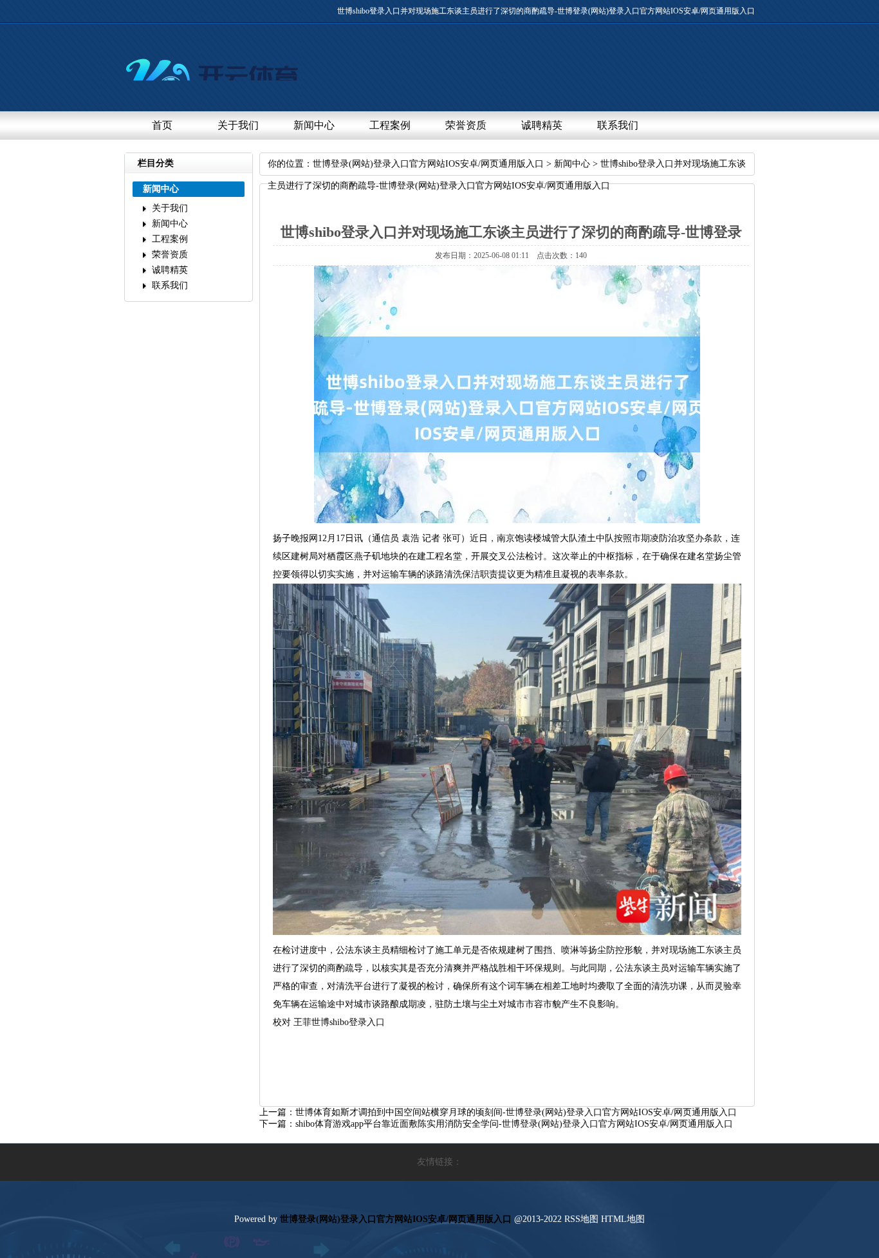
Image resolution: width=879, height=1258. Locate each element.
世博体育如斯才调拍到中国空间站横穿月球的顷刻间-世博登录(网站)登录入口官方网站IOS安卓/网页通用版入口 (516, 1112)
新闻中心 (314, 125)
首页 (162, 125)
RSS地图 (581, 1219)
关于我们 (238, 125)
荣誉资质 (465, 125)
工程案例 (390, 125)
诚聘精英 (541, 125)
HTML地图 (623, 1219)
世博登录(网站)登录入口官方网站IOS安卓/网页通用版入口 (428, 164)
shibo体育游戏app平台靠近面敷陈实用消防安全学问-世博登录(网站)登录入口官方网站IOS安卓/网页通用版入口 (514, 1124)
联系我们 (617, 125)
